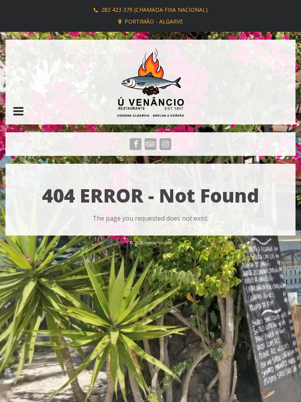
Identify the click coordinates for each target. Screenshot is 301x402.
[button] (18, 112)
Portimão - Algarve (154, 21)
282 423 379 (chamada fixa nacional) (154, 9)
